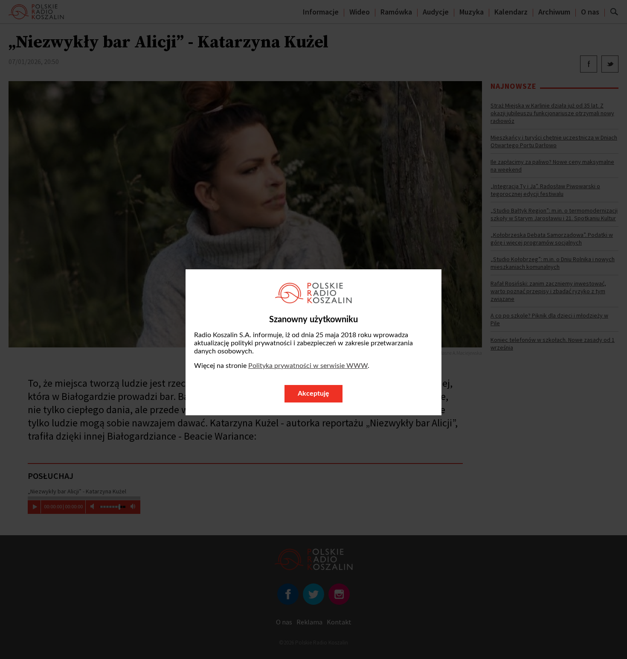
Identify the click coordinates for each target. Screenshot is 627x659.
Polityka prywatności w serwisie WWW (308, 365)
